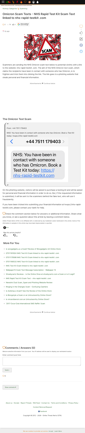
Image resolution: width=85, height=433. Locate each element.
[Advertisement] (42, 99)
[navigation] (81, 32)
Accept (51, 431)
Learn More (58, 431)
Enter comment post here (12, 355)
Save (7, 227)
